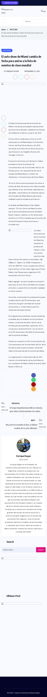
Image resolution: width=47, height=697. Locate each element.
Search (41, 550)
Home (3, 29)
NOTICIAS (14, 29)
